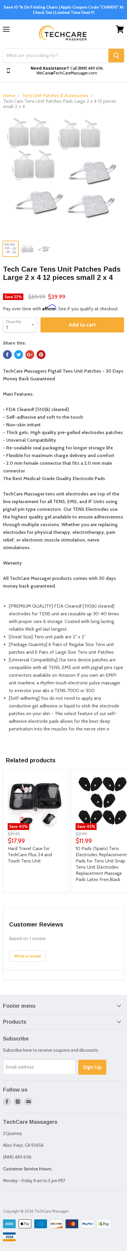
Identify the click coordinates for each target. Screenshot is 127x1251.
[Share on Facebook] (7, 354)
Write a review (27, 956)
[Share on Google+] (29, 354)
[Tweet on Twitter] (18, 354)
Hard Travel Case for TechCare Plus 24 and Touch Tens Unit (30, 855)
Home (9, 95)
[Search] (116, 55)
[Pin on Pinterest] (41, 354)
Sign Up (92, 1067)
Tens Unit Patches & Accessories (55, 95)
